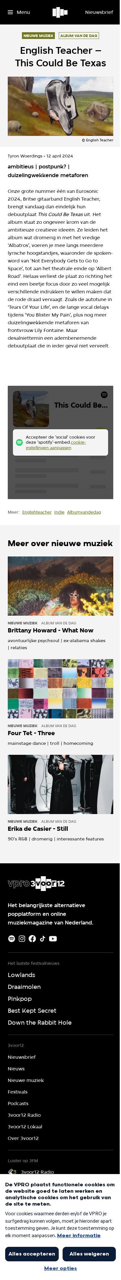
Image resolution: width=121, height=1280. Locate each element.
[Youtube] (53, 939)
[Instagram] (22, 939)
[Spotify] (11, 939)
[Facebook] (32, 939)
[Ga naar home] (60, 12)
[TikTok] (42, 939)
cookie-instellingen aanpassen (56, 445)
